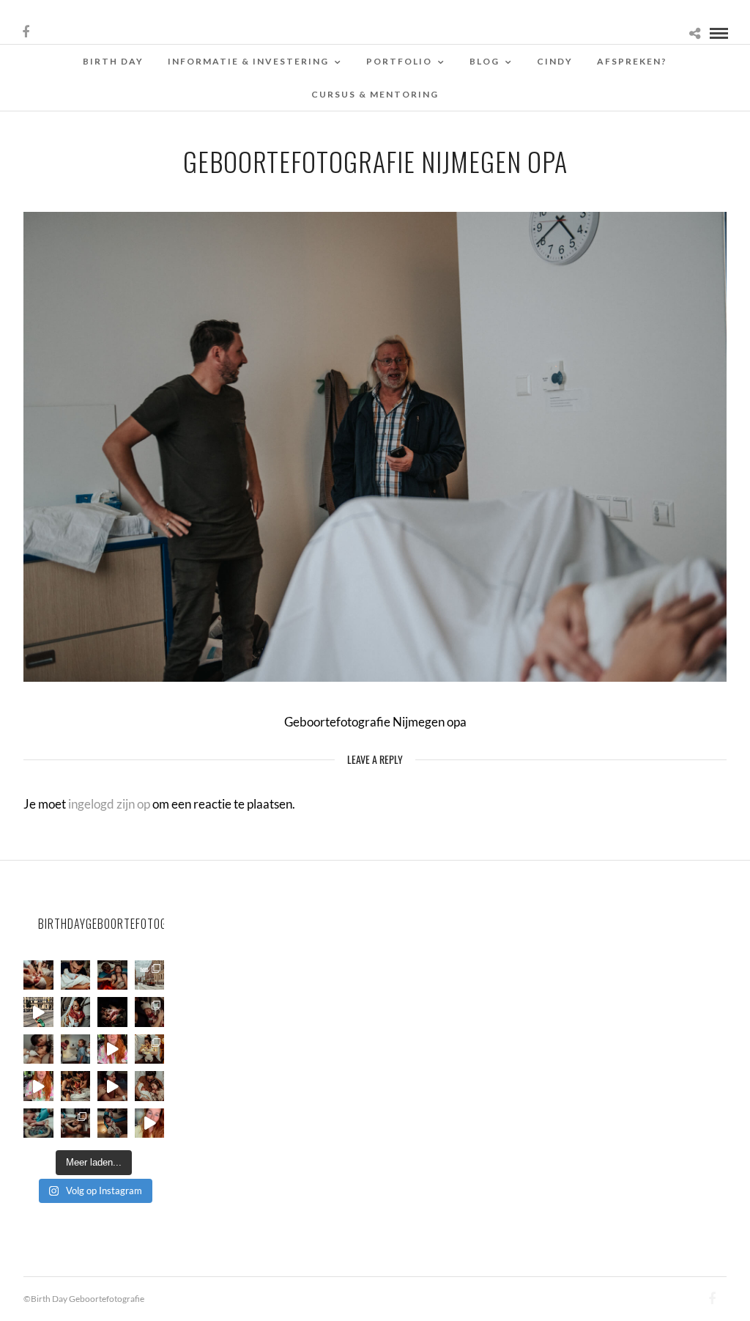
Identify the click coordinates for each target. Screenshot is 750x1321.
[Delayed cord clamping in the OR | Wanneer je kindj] (112, 1012)
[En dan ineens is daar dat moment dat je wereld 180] (76, 975)
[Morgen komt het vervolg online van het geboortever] (76, 1086)
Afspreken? (632, 61)
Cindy (555, 61)
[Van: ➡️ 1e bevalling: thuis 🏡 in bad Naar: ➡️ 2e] (112, 1086)
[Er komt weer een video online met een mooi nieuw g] (150, 1086)
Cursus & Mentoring (375, 94)
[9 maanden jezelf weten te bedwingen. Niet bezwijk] (76, 1123)
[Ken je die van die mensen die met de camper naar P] (150, 975)
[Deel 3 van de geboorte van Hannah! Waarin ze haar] (112, 1049)
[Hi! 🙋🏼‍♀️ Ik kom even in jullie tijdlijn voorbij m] (112, 1123)
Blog (484, 61)
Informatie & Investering (248, 61)
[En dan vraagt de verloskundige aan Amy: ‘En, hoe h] (150, 1123)
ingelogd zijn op (109, 804)
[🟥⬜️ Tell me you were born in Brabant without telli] (76, 1049)
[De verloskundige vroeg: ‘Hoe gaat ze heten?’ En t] (38, 1086)
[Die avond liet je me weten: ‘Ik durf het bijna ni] (112, 975)
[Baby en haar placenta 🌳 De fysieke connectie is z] (38, 1123)
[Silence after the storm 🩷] (38, 1049)
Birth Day (113, 61)
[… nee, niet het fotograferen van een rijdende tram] (38, 1012)
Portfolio (399, 61)
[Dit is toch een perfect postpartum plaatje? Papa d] (38, 975)
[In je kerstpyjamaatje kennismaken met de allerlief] (150, 1012)
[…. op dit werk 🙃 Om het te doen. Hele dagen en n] (150, 1049)
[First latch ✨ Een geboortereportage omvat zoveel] (76, 1012)
